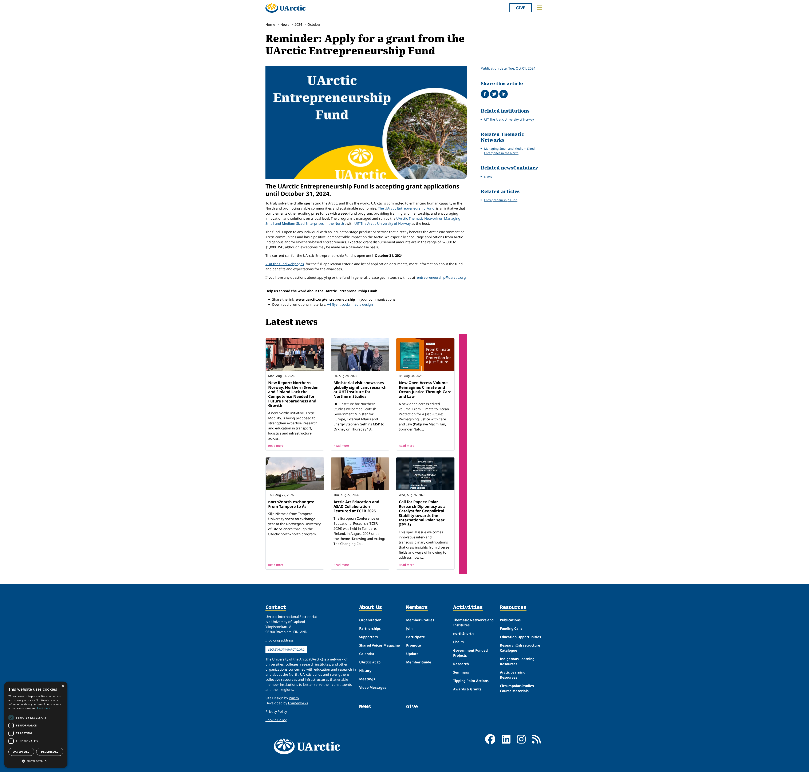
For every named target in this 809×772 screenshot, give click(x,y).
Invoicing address (279, 640)
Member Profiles (420, 620)
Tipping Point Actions (471, 680)
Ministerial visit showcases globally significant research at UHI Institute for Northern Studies (360, 389)
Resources (513, 607)
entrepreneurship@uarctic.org (441, 277)
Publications (510, 620)
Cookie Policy (276, 720)
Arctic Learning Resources (512, 675)
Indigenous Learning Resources (517, 661)
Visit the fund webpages (284, 264)
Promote (413, 645)
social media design (357, 304)
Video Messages (372, 687)
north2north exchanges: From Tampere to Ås (291, 504)
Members (417, 607)
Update (412, 653)
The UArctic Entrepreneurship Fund (406, 208)
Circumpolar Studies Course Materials (517, 688)
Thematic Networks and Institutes (473, 622)
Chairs (458, 642)
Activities (468, 607)
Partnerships (370, 628)
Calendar (366, 653)
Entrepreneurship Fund (500, 200)
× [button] (62, 686)
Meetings (367, 679)
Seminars (461, 672)
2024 (298, 24)
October (314, 24)
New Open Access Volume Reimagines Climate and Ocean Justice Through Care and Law (425, 389)
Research (461, 664)
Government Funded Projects (470, 653)
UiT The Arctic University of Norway (382, 223)
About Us (370, 607)
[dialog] (35, 725)
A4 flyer (333, 304)
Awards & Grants (467, 689)
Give (520, 8)
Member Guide (418, 662)
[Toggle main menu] (539, 7)
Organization (370, 620)
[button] (35, 761)
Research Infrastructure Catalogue (520, 648)
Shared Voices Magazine (379, 645)
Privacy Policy (276, 711)
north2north (463, 633)
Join (409, 628)
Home (270, 24)
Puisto (294, 698)
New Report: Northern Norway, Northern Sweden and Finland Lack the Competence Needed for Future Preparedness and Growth (293, 394)
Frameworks (298, 703)
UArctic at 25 (369, 662)
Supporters (368, 637)
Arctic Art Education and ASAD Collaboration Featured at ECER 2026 (356, 506)
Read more (276, 446)
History (365, 670)
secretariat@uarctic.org (286, 649)
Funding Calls (511, 628)
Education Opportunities (520, 637)
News (284, 24)
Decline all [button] (49, 751)
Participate (415, 637)
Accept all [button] (21, 751)
